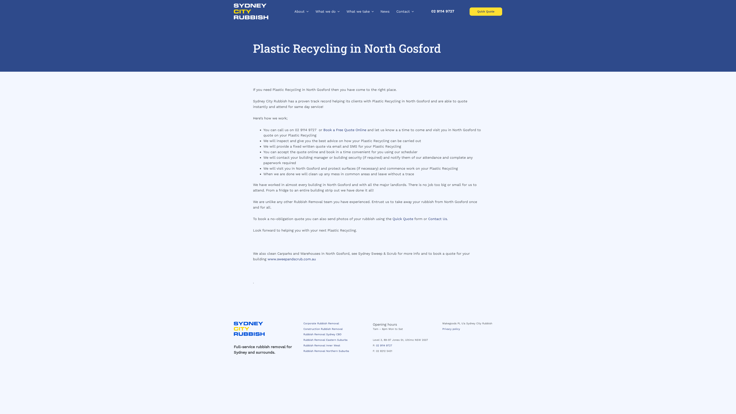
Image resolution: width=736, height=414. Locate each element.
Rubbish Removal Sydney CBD (322, 334)
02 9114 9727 (384, 345)
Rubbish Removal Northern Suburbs (326, 350)
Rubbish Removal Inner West (321, 345)
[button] (307, 11)
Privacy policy (451, 328)
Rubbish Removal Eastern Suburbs (325, 339)
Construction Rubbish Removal (323, 328)
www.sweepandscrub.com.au (292, 259)
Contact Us (437, 219)
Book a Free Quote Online (344, 130)
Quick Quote (403, 219)
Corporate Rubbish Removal (321, 323)
